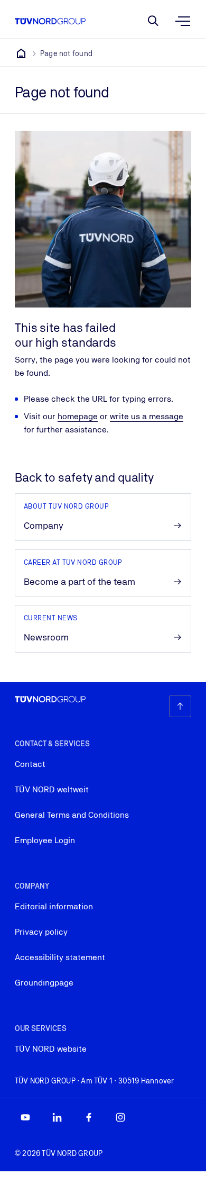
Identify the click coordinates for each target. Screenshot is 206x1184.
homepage (78, 416)
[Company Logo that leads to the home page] (50, 21)
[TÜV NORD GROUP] (21, 53)
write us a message (146, 416)
